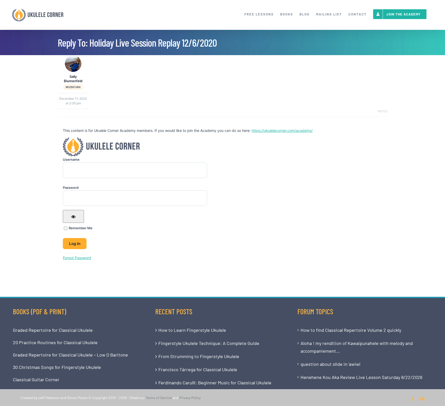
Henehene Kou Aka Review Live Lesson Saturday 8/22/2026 (361, 377)
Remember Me (80, 228)
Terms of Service (159, 397)
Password (71, 187)
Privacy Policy (190, 397)
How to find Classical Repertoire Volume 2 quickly (351, 330)
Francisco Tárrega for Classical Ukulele (197, 369)
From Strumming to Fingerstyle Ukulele (198, 356)
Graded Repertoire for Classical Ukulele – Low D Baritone (70, 355)
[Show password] (73, 216)
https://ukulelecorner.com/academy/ (282, 130)
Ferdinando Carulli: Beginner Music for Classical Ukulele (214, 382)
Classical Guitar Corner (36, 379)
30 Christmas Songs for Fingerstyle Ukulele (57, 367)
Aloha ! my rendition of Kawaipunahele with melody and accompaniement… (357, 347)
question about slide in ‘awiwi (331, 364)
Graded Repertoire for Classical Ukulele (53, 330)
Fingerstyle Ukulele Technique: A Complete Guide (208, 343)
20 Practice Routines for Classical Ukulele (55, 342)
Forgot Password (77, 258)
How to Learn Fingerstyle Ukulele (192, 330)
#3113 (382, 111)
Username (71, 159)
